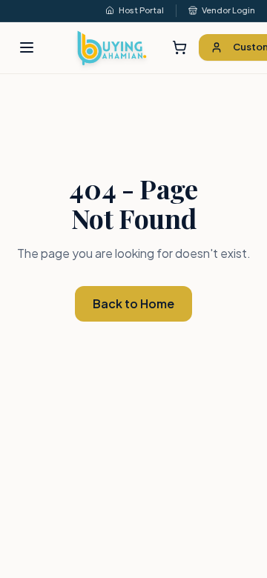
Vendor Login (228, 10)
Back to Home (133, 303)
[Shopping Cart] (179, 47)
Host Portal (141, 10)
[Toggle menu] (27, 47)
